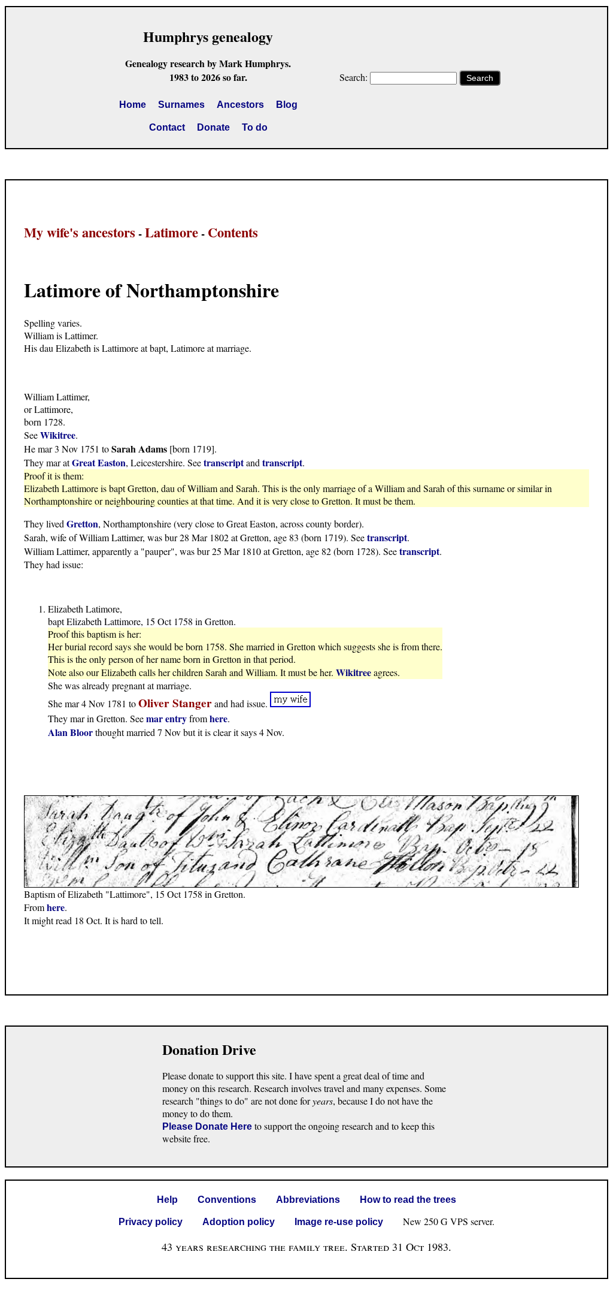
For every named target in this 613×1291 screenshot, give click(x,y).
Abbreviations (308, 1200)
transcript (224, 462)
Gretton (82, 523)
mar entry (166, 718)
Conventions (227, 1200)
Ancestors (240, 104)
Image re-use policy (339, 1222)
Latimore (171, 232)
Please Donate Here (207, 1126)
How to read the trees (408, 1200)
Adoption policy (238, 1222)
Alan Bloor (70, 732)
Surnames (181, 104)
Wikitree (57, 435)
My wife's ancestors (79, 232)
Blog (287, 104)
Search (479, 78)
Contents (233, 232)
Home (132, 104)
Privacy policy (151, 1222)
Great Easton (99, 462)
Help (167, 1200)
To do (255, 127)
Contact (167, 127)
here (218, 718)
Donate (213, 127)
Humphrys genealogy (208, 36)
